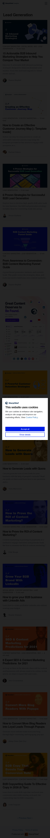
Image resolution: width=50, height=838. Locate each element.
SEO (35, 46)
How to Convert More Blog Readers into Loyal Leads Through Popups (24, 725)
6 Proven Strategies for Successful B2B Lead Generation (24, 196)
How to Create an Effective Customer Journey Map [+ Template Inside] (25, 128)
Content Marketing (12, 46)
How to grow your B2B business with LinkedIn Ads (22, 598)
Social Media (27, 46)
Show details (25, 434)
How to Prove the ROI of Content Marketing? (22, 533)
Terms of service (31, 830)
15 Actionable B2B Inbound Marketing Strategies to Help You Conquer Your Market (23, 56)
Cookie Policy (32, 417)
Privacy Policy (17, 830)
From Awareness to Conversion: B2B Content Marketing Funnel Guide (22, 263)
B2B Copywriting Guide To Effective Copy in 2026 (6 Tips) (24, 785)
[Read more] (25, 32)
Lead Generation (10, 118)
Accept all (25, 429)
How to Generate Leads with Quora (24, 468)
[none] (46, 3)
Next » (30, 817)
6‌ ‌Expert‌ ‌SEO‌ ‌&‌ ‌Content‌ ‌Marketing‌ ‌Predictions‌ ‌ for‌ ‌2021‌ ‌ (24, 661)
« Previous (22, 817)
